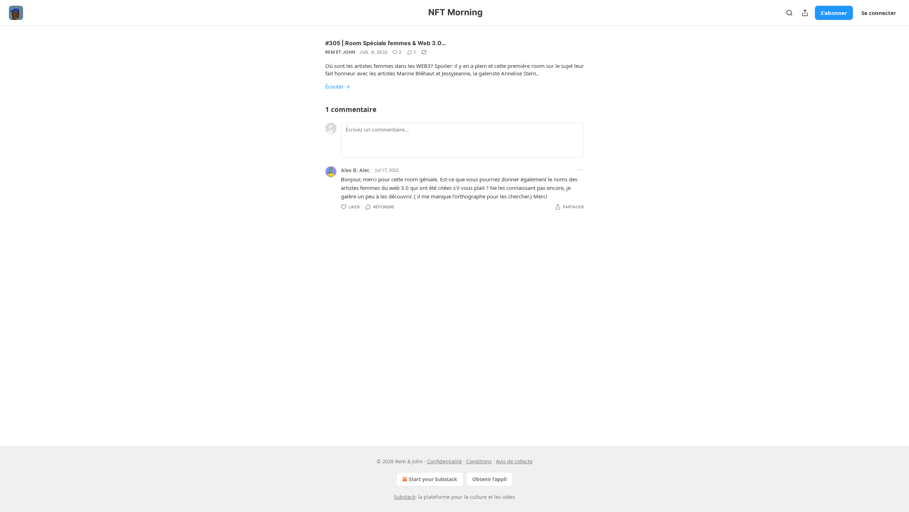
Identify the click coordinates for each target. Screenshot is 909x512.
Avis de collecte (514, 461)
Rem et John (340, 52)
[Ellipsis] (580, 169)
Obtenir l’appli (489, 479)
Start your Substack (433, 479)
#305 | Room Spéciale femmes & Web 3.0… (385, 43)
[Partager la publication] (805, 13)
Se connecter (878, 12)
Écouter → (337, 86)
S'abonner (834, 12)
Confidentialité (444, 461)
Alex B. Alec (355, 170)
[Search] (789, 13)
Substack (404, 497)
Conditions (479, 461)
